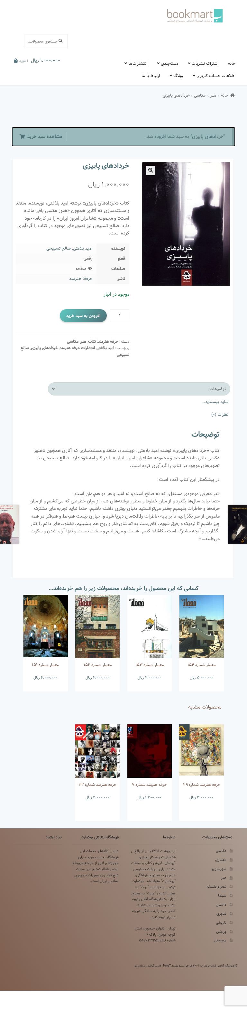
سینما (222, 895)
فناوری (221, 913)
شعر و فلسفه (216, 886)
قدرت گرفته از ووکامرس (147, 965)
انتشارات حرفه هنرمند (77, 348)
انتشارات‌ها (137, 63)
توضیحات (217, 388)
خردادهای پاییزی (44, 348)
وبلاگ (178, 75)
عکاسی (200, 95)
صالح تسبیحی (58, 248)
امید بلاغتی (82, 248)
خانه (231, 63)
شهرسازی (219, 869)
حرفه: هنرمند (80, 278)
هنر (213, 95)
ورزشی (221, 932)
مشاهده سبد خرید (44, 136)
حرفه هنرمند (108, 341)
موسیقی (220, 940)
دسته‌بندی (169, 63)
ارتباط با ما (151, 75)
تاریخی (221, 922)
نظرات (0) (219, 414)
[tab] (139, 388)
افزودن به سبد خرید (83, 315)
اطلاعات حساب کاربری (216, 75)
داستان (221, 904)
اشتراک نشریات (205, 63)
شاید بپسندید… (215, 401)
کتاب (92, 341)
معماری (220, 860)
